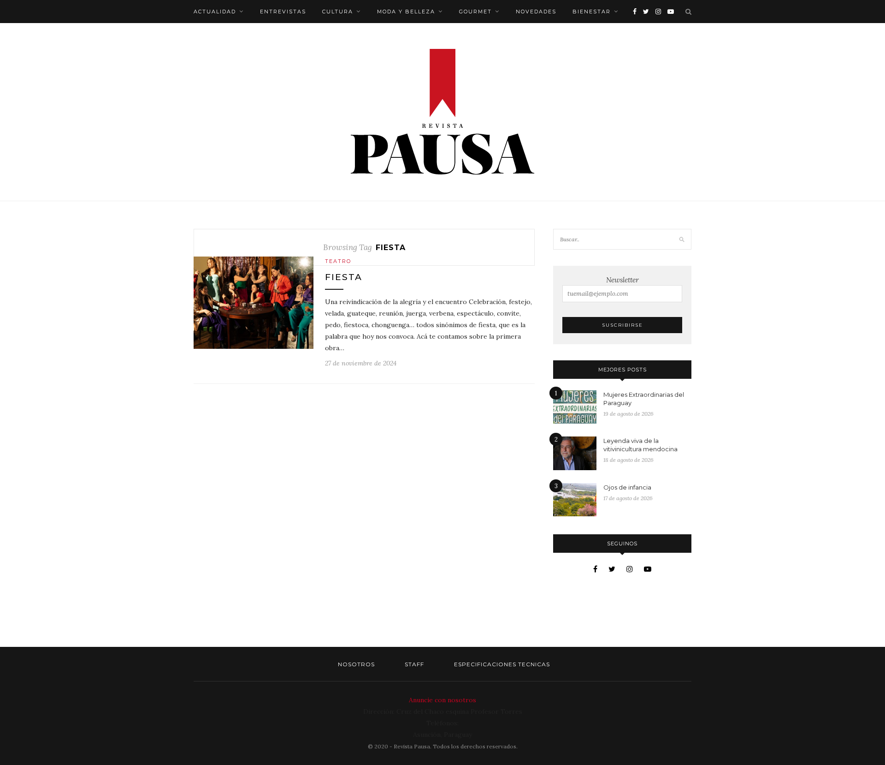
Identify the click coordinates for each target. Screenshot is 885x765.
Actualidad (215, 11)
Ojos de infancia (627, 487)
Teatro (338, 261)
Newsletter (622, 279)
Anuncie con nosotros (442, 700)
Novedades (536, 11)
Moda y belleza (406, 11)
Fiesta (343, 277)
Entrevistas (283, 11)
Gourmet (475, 11)
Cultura (337, 11)
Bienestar (591, 11)
